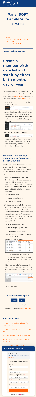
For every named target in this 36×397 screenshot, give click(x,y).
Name (11, 364)
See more (11, 357)
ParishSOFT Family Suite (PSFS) (16, 39)
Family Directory (11, 41)
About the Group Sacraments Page (16, 335)
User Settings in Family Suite (14, 345)
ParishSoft (6, 37)
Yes (14, 300)
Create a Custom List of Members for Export (17, 330)
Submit (18, 391)
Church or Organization (17, 375)
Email (11, 370)
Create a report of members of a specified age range (15, 324)
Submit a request (25, 308)
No (22, 300)
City (10, 380)
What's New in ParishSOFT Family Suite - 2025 (16, 340)
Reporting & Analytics (13, 43)
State (21, 380)
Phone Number (14, 385)
